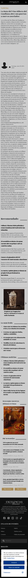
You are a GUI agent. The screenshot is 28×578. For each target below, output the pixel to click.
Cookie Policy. (11, 558)
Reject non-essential (14, 567)
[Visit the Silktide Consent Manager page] (22, 572)
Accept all (14, 562)
